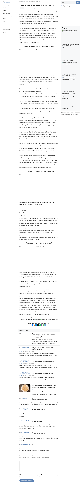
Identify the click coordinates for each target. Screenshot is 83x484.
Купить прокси (6, 29)
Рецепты (5, 7)
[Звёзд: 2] (27, 320)
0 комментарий (33, 8)
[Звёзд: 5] (42, 320)
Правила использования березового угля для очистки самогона (69, 93)
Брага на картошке (38, 433)
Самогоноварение (7, 5)
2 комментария (31, 411)
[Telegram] (45, 325)
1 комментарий (31, 351)
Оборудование (6, 13)
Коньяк (4, 26)
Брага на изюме (37, 445)
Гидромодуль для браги (40, 399)
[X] (38, 325)
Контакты (5, 32)
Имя (20, 474)
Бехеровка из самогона (68, 60)
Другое (4, 18)
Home (20, 1)
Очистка (4, 10)
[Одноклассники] (34, 325)
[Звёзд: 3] (32, 320)
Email (41, 474)
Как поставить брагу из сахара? (43, 373)
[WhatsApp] (43, 325)
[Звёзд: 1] (22, 320)
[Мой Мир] (36, 325)
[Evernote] (40, 325)
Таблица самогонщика (8, 16)
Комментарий (22, 460)
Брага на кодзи (37, 421)
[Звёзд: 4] (37, 320)
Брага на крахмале (38, 409)
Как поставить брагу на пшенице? (43, 361)
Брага (4, 21)
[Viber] (41, 325)
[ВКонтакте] (32, 325)
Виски (4, 24)
